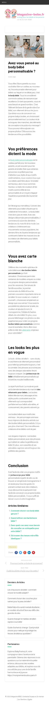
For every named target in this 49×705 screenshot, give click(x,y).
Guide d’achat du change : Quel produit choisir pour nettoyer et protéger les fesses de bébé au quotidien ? (23, 631)
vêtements (26, 330)
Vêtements (12, 547)
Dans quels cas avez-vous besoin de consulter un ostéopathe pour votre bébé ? (25, 528)
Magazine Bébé (16, 696)
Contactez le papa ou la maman (33, 696)
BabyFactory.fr (21, 651)
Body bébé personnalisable (21, 160)
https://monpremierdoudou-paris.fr (22, 675)
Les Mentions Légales (25, 699)
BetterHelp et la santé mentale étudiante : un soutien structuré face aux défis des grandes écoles (24, 610)
